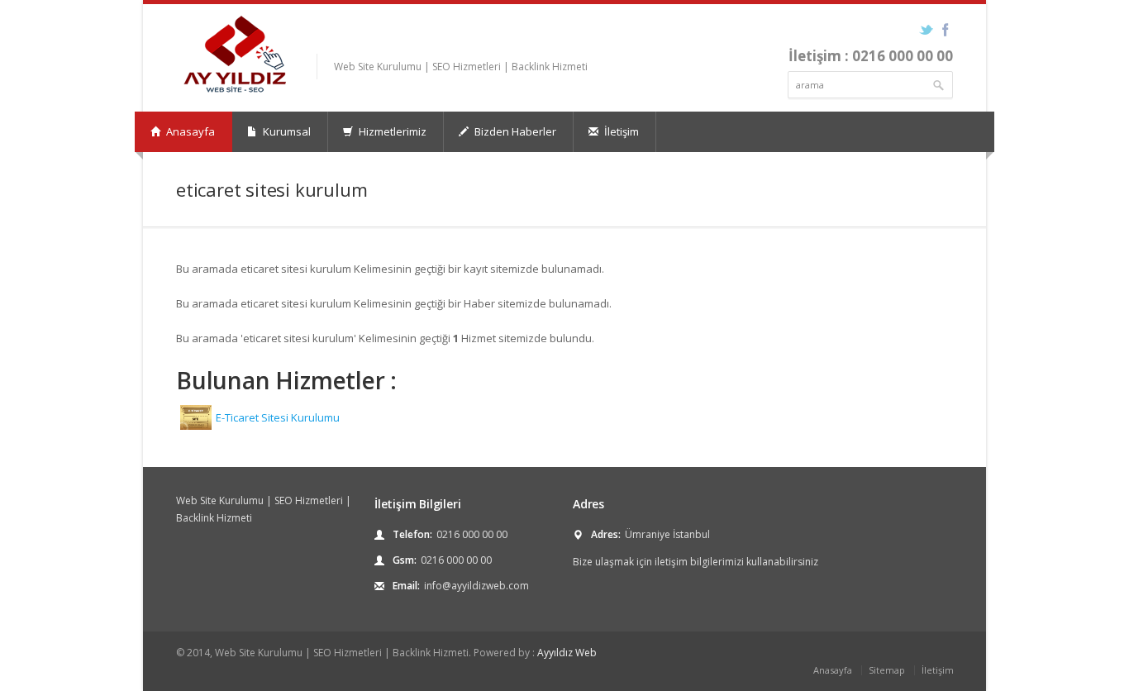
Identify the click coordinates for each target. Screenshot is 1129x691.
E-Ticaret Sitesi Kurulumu (278, 417)
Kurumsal (285, 131)
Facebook (945, 29)
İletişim (620, 131)
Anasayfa (189, 131)
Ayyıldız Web (567, 653)
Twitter (926, 29)
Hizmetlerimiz (391, 131)
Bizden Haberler (514, 131)
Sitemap (887, 670)
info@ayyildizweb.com (476, 586)
